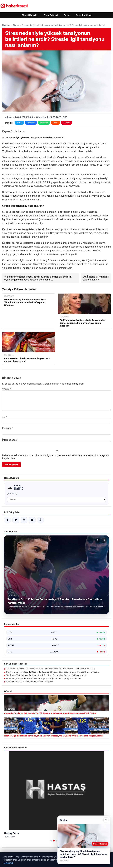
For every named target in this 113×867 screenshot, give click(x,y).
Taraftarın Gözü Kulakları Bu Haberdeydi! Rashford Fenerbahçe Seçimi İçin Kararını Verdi (46, 675)
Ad (4, 416)
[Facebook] (7, 520)
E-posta (7, 428)
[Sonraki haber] (104, 540)
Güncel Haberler (29, 15)
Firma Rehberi (51, 15)
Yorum (6, 388)
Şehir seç (12, 494)
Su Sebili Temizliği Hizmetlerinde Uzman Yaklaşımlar (29, 681)
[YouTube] (32, 520)
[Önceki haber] (97, 540)
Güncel (16, 25)
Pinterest (66, 123)
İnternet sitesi (9, 439)
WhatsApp (44, 123)
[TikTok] (40, 520)
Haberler (6, 25)
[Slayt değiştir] (51, 841)
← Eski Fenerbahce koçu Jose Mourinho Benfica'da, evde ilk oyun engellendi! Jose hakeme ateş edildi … (38, 278)
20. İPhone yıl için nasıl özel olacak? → (96, 278)
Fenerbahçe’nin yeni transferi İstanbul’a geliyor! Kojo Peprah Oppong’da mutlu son (43, 678)
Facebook (31, 123)
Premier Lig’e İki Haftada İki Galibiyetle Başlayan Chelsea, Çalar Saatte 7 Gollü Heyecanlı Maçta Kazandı (53, 672)
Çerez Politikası (84, 15)
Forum (67, 15)
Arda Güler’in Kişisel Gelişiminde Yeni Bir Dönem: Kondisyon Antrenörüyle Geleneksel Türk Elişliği (50, 668)
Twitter (19, 123)
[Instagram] (24, 520)
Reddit (55, 123)
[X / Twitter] (15, 520)
